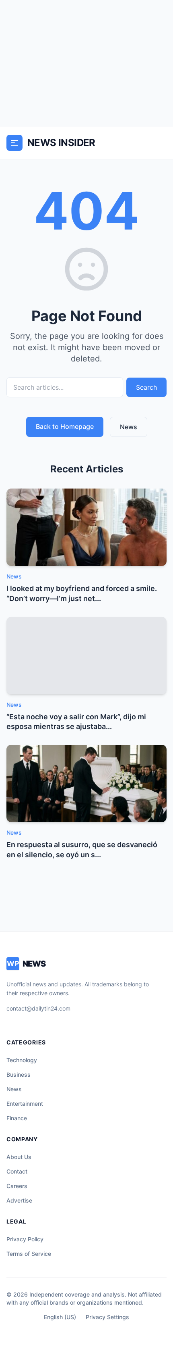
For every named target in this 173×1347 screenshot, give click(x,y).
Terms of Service (28, 1253)
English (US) (60, 1317)
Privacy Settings (107, 1317)
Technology (21, 1060)
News (128, 427)
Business (18, 1074)
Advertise (19, 1200)
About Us (18, 1156)
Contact (16, 1171)
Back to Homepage (65, 426)
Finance (16, 1118)
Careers (16, 1185)
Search (146, 387)
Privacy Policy (24, 1239)
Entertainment (24, 1103)
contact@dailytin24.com (38, 1008)
